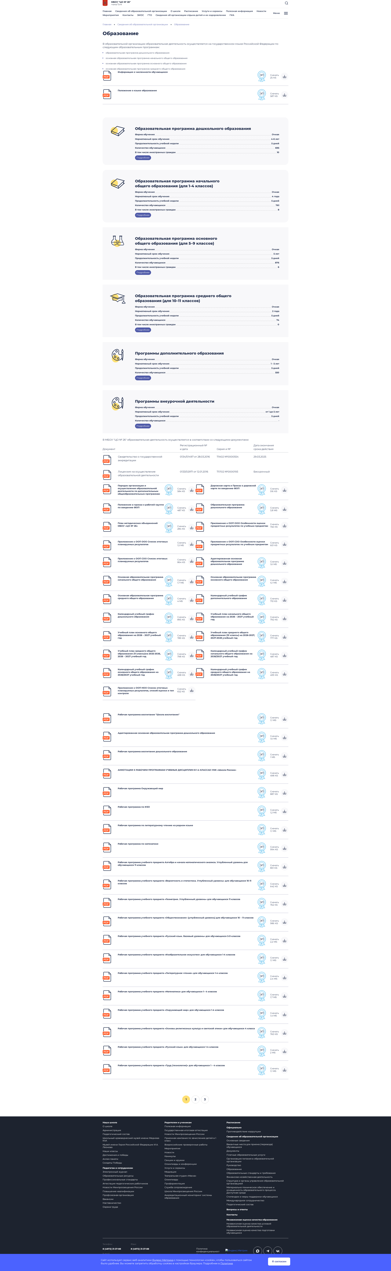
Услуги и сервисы (212, 11)
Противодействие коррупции (244, 1131)
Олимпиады (171, 1179)
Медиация (170, 1171)
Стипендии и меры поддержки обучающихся (252, 1196)
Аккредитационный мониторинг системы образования (188, 1196)
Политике (226, 1263)
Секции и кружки (174, 1160)
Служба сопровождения (178, 1187)
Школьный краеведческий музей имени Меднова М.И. (131, 1139)
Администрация (112, 1130)
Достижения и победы (115, 1155)
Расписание (191, 11)
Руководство (234, 1165)
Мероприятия (111, 15)
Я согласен (279, 1261)
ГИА (232, 15)
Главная (107, 11)
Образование (234, 1169)
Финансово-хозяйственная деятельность (249, 1177)
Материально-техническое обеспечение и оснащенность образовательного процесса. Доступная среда (251, 1190)
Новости (261, 11)
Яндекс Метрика (162, 1260)
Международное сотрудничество (245, 1200)
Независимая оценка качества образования (252, 1219)
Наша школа (110, 1122)
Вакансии (108, 1199)
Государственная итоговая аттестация (186, 1130)
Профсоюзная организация (118, 1195)
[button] (286, 3)
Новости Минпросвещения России (123, 1187)
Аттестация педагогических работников (125, 1183)
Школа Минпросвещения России (183, 1191)
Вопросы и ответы (237, 1209)
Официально (234, 1127)
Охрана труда (110, 1207)
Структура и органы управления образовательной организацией (255, 1182)
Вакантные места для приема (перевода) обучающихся (250, 1145)
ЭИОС (140, 15)
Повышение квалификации (118, 1191)
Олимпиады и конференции (180, 1164)
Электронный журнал (115, 1171)
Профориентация (174, 1183)
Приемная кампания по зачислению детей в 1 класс (190, 1139)
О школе (176, 11)
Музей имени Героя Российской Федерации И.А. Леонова (130, 1146)
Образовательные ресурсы (118, 1175)
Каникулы (170, 1156)
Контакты (127, 15)
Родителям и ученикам (178, 1122)
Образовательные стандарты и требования (251, 1173)
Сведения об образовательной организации (141, 11)
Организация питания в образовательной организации (250, 1160)
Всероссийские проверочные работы (185, 1144)
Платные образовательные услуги (246, 1154)
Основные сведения (238, 1140)
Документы (233, 1151)
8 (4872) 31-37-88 (112, 1248)
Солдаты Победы (112, 1162)
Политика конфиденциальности (207, 1251)
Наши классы (110, 1151)
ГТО (150, 15)
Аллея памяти (110, 1159)
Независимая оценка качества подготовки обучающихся (251, 1231)
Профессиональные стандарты (120, 1179)
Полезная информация (239, 11)
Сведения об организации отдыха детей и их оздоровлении (191, 15)
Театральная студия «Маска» (180, 1175)
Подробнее (143, 157)
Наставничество (112, 1203)
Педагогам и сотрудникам (118, 1168)
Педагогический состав (116, 1134)
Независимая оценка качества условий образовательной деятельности (249, 1225)
